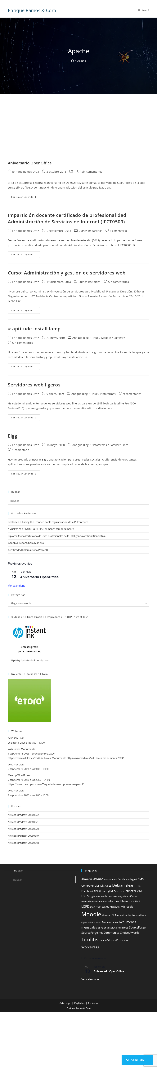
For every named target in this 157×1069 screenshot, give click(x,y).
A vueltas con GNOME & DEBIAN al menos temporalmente (41, 529)
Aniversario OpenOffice (30, 163)
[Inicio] (72, 60)
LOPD (85, 906)
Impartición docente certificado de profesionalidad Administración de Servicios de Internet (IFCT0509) (67, 218)
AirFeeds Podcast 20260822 (23, 815)
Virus (110, 940)
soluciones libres (119, 927)
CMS (141, 879)
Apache (81, 60)
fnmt (122, 891)
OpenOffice (87, 922)
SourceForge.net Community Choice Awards (110, 932)
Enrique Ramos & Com (32, 10)
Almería (86, 879)
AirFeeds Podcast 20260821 (23, 822)
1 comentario (118, 231)
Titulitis (89, 939)
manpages (102, 906)
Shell (106, 927)
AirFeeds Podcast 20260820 (23, 829)
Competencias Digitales (96, 885)
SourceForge (137, 927)
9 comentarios (132, 394)
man (92, 906)
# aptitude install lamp (34, 328)
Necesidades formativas (130, 915)
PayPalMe (79, 1003)
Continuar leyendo (25, 197)
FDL (96, 891)
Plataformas (108, 394)
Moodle (106, 338)
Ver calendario (16, 585)
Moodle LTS (108, 915)
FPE (127, 891)
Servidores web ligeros (34, 384)
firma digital (106, 891)
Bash (114, 879)
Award (98, 878)
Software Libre (119, 445)
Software (119, 338)
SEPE (100, 927)
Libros (124, 901)
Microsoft (127, 906)
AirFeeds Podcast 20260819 (23, 835)
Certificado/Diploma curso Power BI (28, 550)
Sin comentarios (92, 171)
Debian (118, 885)
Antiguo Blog (80, 338)
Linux (95, 338)
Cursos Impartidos (90, 231)
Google (91, 896)
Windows (121, 940)
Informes (113, 901)
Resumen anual (110, 922)
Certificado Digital (127, 879)
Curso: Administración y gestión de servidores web (66, 272)
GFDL (133, 891)
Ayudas (107, 879)
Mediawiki (115, 907)
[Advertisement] (78, 132)
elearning (133, 885)
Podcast (97, 922)
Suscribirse (137, 1060)
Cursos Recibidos (89, 282)
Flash (116, 891)
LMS (137, 901)
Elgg (12, 436)
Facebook (87, 891)
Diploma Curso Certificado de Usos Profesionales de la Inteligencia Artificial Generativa (56, 536)
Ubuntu (103, 940)
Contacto (93, 1003)
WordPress (90, 947)
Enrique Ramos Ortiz (25, 171)
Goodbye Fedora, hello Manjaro (26, 543)
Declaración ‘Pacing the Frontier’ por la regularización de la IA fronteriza (48, 522)
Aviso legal (65, 1003)
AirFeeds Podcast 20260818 (23, 842)
